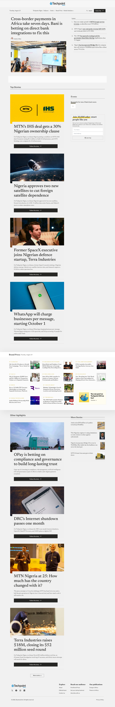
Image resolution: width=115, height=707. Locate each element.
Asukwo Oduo (17, 39)
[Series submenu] (54, 10)
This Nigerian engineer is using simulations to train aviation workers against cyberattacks (84, 435)
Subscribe (98, 11)
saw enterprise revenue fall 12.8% (94, 29)
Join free (88, 138)
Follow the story (34, 146)
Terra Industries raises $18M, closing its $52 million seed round (33, 645)
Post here (93, 400)
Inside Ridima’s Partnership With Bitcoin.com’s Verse (19, 401)
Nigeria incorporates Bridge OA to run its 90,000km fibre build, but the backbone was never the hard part (84, 445)
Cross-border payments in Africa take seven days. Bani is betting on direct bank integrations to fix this (36, 26)
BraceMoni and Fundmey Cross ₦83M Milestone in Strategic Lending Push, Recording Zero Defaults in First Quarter (51, 366)
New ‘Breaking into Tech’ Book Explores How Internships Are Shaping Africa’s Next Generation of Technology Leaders (85, 378)
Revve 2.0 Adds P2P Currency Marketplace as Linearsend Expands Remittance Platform (18, 389)
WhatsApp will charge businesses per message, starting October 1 (34, 319)
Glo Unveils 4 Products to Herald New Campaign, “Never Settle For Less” (19, 366)
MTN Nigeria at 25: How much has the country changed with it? (35, 581)
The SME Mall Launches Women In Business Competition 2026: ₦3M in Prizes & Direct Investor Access (53, 401)
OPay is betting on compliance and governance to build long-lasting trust (38, 459)
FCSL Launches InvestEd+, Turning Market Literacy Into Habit (85, 366)
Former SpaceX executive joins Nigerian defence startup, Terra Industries (36, 255)
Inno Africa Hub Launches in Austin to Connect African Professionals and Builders (51, 378)
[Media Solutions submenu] (73, 10)
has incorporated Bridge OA (88, 45)
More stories (37, 675)
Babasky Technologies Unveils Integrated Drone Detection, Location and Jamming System (52, 389)
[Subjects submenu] (48, 10)
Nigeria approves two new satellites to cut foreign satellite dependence (36, 191)
